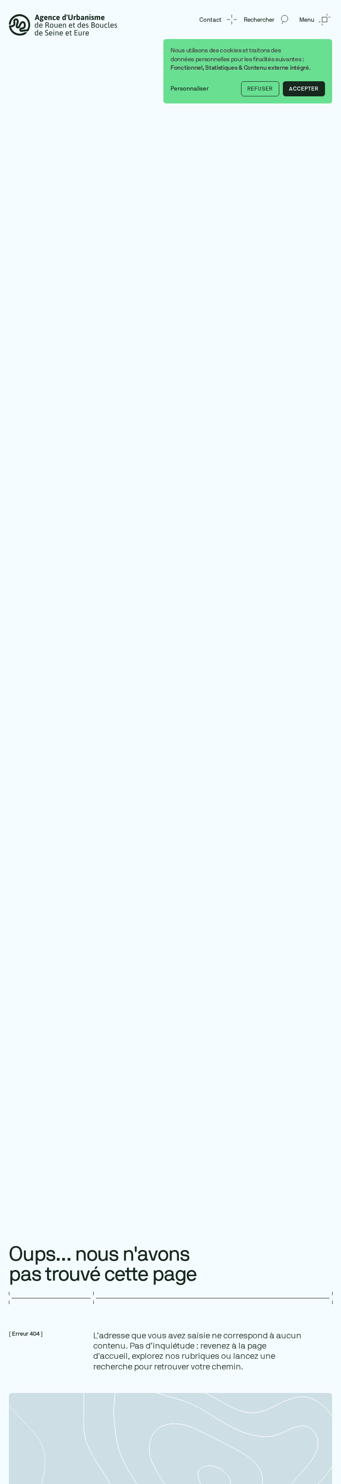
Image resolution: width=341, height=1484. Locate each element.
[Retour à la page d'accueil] (63, 24)
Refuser (260, 89)
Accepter (303, 89)
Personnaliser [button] (189, 88)
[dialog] (247, 71)
